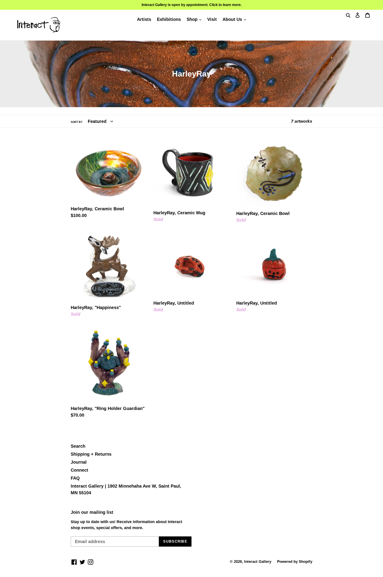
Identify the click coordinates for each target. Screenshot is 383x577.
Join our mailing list (92, 512)
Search (78, 446)
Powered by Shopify (294, 561)
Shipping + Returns (91, 454)
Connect (79, 470)
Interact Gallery (257, 561)
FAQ (75, 478)
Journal (79, 462)
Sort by (76, 122)
